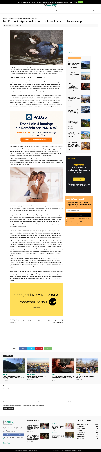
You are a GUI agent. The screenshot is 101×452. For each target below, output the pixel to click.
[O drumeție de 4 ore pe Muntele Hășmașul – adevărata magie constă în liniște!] (85, 65)
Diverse (69, 83)
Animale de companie (31, 433)
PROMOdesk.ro (6, 439)
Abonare (79, 215)
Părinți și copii (71, 132)
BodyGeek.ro (6, 445)
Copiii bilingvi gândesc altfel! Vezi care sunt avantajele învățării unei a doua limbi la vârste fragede (33, 427)
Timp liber (70, 61)
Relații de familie (72, 72)
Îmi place (21, 434)
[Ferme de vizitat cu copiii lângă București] (85, 99)
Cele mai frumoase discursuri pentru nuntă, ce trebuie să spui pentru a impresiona (58, 435)
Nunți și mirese (54, 432)
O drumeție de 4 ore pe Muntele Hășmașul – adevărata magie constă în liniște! (74, 65)
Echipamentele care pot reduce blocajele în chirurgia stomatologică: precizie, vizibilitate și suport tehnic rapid (74, 111)
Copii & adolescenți (72, 142)
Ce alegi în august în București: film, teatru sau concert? (74, 76)
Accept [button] (80, 2)
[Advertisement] (36, 334)
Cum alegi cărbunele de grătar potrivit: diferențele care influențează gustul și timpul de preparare (73, 87)
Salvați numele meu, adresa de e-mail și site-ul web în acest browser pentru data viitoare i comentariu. (24, 405)
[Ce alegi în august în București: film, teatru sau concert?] (85, 76)
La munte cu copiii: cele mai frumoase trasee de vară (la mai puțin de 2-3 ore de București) (74, 124)
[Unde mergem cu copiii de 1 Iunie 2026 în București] (85, 135)
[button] (93, 11)
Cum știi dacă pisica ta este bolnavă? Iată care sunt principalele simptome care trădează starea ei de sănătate (33, 437)
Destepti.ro (5, 442)
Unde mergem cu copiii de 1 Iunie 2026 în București (74, 135)
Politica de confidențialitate (84, 218)
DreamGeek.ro (6, 443)
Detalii (76, 2)
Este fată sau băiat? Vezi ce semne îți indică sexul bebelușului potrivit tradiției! (58, 427)
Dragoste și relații (6, 18)
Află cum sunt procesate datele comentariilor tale (38, 412)
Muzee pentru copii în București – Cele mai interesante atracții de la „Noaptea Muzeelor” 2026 (74, 146)
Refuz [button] (71, 2)
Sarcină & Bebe (54, 423)
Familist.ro (71, 52)
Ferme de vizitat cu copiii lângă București (74, 98)
